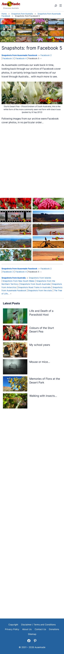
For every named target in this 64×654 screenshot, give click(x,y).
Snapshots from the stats (40, 290)
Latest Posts (11, 303)
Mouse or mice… (39, 361)
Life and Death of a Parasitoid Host (41, 312)
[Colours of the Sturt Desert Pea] (15, 333)
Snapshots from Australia (14, 278)
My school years (39, 344)
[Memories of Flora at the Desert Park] (15, 384)
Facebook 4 (21, 58)
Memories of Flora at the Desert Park (44, 380)
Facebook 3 (8, 58)
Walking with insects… (43, 395)
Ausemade (40, 647)
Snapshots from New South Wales (18, 281)
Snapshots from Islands (40, 278)
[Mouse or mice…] (15, 367)
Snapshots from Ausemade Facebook (19, 55)
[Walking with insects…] (15, 401)
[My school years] (15, 350)
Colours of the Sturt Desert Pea (41, 329)
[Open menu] (60, 6)
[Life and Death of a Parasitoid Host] (15, 316)
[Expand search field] (55, 6)
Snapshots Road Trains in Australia (34, 287)
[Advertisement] (32, 161)
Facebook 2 (46, 55)
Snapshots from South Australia (35, 284)
